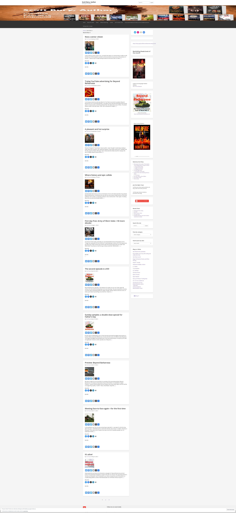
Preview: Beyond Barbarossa (97, 362)
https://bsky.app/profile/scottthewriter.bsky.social (144, 43)
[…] (121, 58)
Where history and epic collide (98, 175)
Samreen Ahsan (136, 272)
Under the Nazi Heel (139, 167)
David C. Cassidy (136, 262)
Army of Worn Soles (139, 166)
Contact (111, 22)
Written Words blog (104, 22)
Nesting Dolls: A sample (87, 26)
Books (97, 22)
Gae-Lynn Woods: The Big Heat (140, 278)
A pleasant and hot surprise (97, 129)
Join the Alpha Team (119, 22)
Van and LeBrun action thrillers (140, 176)
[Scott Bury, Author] (118, 12)
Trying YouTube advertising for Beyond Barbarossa (102, 82)
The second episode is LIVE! (97, 269)
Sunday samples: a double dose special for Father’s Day (103, 316)
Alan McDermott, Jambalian (139, 251)
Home (84, 22)
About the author (90, 22)
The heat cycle (137, 214)
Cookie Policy (25, 511)
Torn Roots (137, 175)
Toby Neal (135, 285)
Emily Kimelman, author (138, 284)
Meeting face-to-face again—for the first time (105, 408)
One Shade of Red (137, 177)
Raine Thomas (136, 274)
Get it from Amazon (137, 86)
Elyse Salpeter (136, 276)
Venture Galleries (137, 287)
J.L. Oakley (135, 266)
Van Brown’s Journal (137, 282)
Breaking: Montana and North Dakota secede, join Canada (141, 216)
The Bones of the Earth (139, 171)
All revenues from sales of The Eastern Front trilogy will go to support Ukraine (141, 164)
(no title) (135, 211)
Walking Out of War (139, 169)
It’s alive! (88, 454)
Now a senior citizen (94, 37)
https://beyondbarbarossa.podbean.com (142, 114)
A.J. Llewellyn (136, 270)
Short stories (136, 178)
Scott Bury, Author (89, 2)
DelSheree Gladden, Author (139, 264)
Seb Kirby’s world (137, 257)
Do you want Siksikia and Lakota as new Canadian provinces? (137, 22)
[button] (135, 156)
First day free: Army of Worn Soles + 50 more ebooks (105, 222)
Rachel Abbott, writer (138, 288)
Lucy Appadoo (136, 268)
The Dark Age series (138, 170)
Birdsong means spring (138, 210)
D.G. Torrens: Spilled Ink (138, 280)
